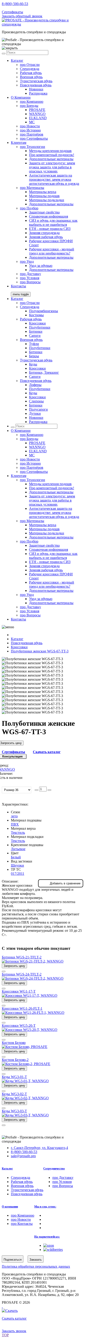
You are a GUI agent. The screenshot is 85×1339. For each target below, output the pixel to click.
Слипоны (36, 401)
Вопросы (30, 282)
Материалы (32, 188)
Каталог (17, 60)
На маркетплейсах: (47, 1236)
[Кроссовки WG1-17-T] (29, 995)
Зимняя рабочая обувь (46, 237)
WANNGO (37, 114)
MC (32, 122)
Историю (30, 130)
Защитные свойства (44, 212)
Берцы (34, 356)
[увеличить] (49, 790)
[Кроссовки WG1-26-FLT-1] (33, 1013)
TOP (5, 1335)
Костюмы (36, 315)
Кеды (33, 364)
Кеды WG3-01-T (14, 1077)
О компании (10, 1206)
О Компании (21, 97)
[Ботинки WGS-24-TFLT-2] (32, 978)
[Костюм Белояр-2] (26, 1064)
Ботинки (35, 331)
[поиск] (3, 53)
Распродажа (38, 93)
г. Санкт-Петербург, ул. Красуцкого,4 (39, 1148)
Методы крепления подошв (50, 151)
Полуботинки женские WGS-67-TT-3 (39, 651)
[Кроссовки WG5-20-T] (29, 1030)
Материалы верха (42, 192)
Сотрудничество (54, 1168)
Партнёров (31, 134)
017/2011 (17, 874)
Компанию (31, 101)
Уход (27, 261)
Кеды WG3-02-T (14, 1094)
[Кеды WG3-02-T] (25, 1098)
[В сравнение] (3, 971)
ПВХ (15, 824)
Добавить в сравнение (65, 883)
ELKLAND (38, 118)
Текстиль (18, 832)
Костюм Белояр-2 (15, 1060)
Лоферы (35, 385)
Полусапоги (38, 409)
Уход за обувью (40, 266)
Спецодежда (29, 69)
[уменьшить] (36, 790)
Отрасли (30, 65)
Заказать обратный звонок (22, 16)
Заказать (35, 1259)
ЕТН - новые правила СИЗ (49, 229)
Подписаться (13, 1259)
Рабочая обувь (31, 73)
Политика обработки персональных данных (36, 1266)
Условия (29, 278)
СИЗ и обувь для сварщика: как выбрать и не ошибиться (53, 223)
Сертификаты (12, 12)
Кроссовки (37, 323)
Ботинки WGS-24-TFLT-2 (21, 974)
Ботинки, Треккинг (44, 372)
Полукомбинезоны (43, 311)
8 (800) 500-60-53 (15, 4)
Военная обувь (31, 77)
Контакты (18, 286)
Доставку (30, 274)
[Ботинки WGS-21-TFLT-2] (32, 961)
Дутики (35, 413)
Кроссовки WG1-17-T (19, 991)
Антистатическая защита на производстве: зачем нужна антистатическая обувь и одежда (54, 179)
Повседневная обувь (35, 85)
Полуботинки (39, 327)
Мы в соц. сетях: (45, 1206)
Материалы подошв (44, 196)
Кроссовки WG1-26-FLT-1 (22, 1008)
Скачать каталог (47, 752)
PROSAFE (37, 110)
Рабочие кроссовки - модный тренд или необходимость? (51, 251)
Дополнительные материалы (51, 159)
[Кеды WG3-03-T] (25, 1115)
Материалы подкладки (46, 200)
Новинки (36, 89)
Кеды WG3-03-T (14, 1111)
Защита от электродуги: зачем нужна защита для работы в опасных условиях (52, 167)
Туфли (34, 344)
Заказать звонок (14, 1331)
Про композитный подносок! (51, 155)
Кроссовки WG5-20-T (19, 1025)
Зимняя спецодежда (44, 233)
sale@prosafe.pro (23, 8)
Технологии (32, 147)
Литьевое (18, 849)
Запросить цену (14, 966)
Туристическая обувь (36, 81)
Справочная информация (48, 216)
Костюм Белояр (14, 1043)
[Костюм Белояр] (24, 1047)
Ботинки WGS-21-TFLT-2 (21, 957)
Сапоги (35, 335)
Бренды (29, 106)
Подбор (29, 208)
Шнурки (17, 865)
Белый (16, 857)
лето (14, 816)
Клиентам (18, 142)
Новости (30, 126)
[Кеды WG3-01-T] (25, 1081)
